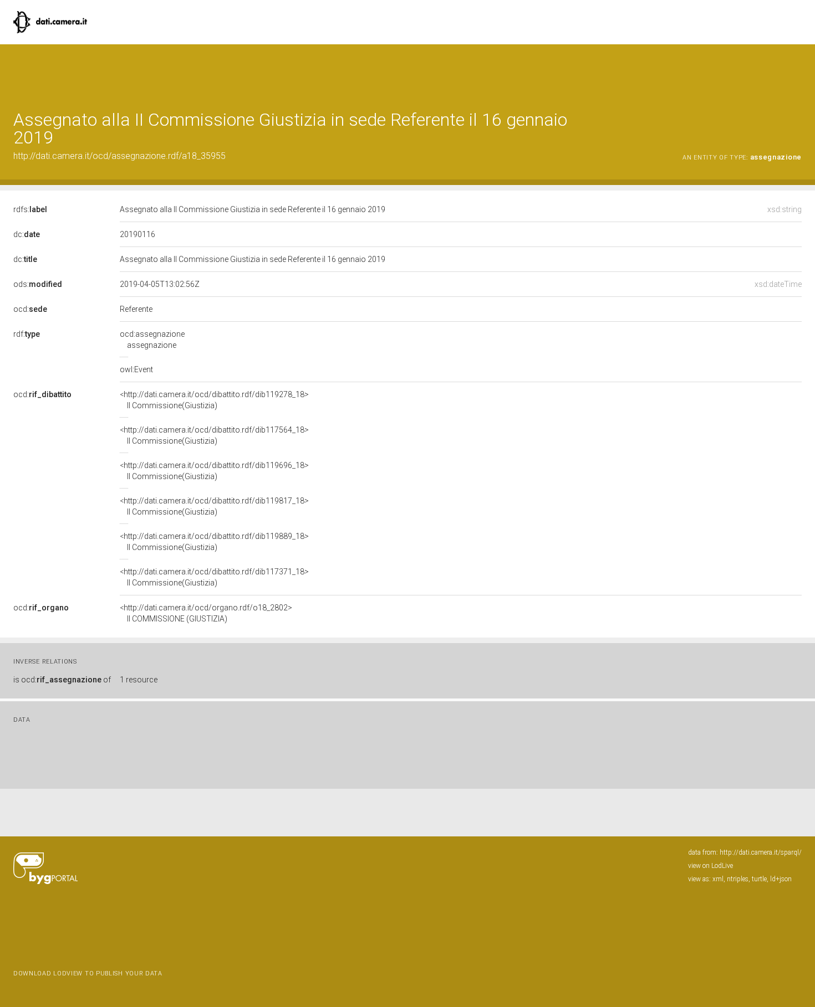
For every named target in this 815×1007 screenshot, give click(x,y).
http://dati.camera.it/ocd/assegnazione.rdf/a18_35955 (119, 156)
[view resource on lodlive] (796, 71)
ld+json (781, 879)
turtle (759, 879)
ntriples (737, 879)
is (62, 679)
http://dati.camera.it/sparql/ (761, 852)
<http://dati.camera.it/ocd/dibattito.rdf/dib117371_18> (214, 577)
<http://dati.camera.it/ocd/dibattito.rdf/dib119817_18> (214, 506)
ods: (37, 284)
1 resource (138, 679)
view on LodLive (710, 866)
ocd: (30, 309)
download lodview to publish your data (87, 973)
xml (718, 879)
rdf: (26, 334)
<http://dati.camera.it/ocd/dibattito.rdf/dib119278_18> (214, 400)
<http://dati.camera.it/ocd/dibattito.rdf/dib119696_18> (214, 471)
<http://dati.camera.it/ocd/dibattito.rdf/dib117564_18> (214, 435)
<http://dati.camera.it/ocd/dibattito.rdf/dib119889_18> (214, 542)
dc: (26, 234)
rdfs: (30, 209)
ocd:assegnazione (152, 340)
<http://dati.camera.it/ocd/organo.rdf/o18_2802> (206, 613)
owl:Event (136, 369)
